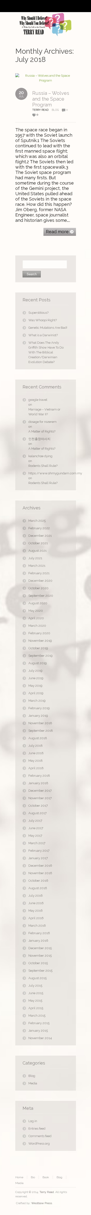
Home (19, 1177)
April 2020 (36, 618)
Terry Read (47, 1192)
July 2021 (35, 558)
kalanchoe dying (40, 456)
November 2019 (40, 640)
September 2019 (40, 655)
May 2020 (35, 610)
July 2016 (35, 895)
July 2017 (35, 820)
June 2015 (35, 993)
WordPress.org (39, 1143)
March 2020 (37, 625)
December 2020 (40, 580)
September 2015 (40, 970)
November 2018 (40, 723)
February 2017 (39, 850)
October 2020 (38, 588)
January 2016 (38, 940)
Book (45, 1177)
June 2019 (35, 678)
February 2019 (39, 708)
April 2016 (36, 918)
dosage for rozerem (42, 422)
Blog (55, 110)
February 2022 (39, 528)
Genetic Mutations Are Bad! (47, 327)
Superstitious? (38, 312)
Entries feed (36, 1128)
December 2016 (40, 865)
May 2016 (35, 910)
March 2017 (36, 843)
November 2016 (40, 873)
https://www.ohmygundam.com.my (48, 473)
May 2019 (35, 685)
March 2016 (37, 925)
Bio (33, 1177)
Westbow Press (41, 1203)
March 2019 (37, 700)
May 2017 (35, 835)
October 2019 (38, 648)
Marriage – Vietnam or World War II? (44, 412)
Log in (32, 1121)
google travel (37, 400)
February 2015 (39, 1023)
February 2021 (39, 573)
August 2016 (37, 888)
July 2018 (35, 745)
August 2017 (37, 813)
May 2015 (35, 1000)
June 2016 (36, 903)
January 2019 (38, 715)
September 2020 (40, 595)
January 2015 (38, 1030)
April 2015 (35, 1008)
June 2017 (35, 828)
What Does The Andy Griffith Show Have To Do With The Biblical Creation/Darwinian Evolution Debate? (46, 352)
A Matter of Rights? (41, 431)
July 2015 (35, 985)
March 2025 (37, 520)
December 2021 (40, 535)
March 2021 (36, 565)
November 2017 (40, 798)
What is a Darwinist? (43, 335)
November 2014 (40, 1038)
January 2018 (38, 783)
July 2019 (35, 670)
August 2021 (37, 550)
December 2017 (40, 790)
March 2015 (36, 1015)
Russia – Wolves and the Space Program (50, 99)
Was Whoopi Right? (42, 320)
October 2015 (38, 963)
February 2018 (39, 775)
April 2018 (36, 768)
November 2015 (40, 955)
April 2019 (35, 693)
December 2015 (40, 948)
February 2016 (39, 933)
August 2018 (37, 738)
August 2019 (37, 663)
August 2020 (37, 603)
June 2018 (36, 753)
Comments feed (39, 1136)
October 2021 (38, 543)
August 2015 (37, 978)
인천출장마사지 (39, 439)
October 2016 (38, 880)
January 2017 (38, 858)
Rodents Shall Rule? (43, 466)
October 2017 (38, 805)
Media (32, 1083)
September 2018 (40, 730)
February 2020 (39, 633)
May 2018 (35, 760)
